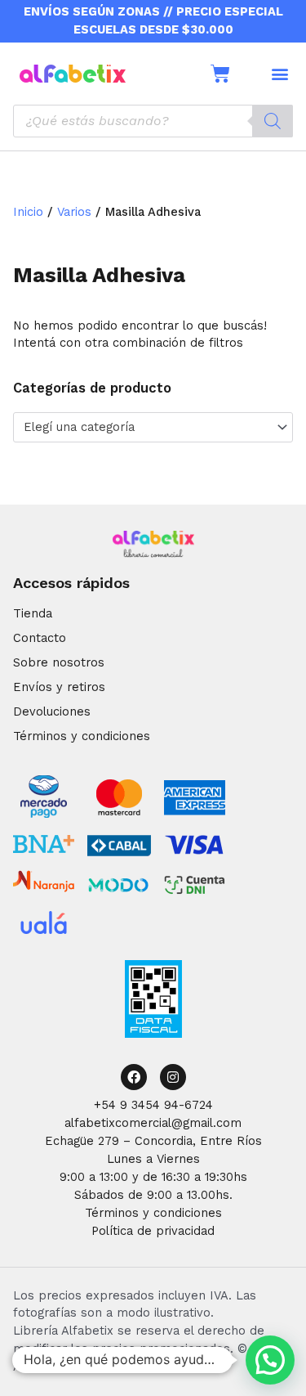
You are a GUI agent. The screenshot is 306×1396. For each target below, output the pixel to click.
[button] (279, 73)
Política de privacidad (153, 1230)
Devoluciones (52, 711)
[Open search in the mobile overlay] (153, 121)
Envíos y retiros (59, 687)
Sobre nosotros (58, 662)
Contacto (39, 638)
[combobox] (153, 427)
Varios (74, 211)
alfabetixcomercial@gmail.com (153, 1122)
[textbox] (146, 428)
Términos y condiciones (81, 736)
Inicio (28, 211)
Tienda (32, 613)
